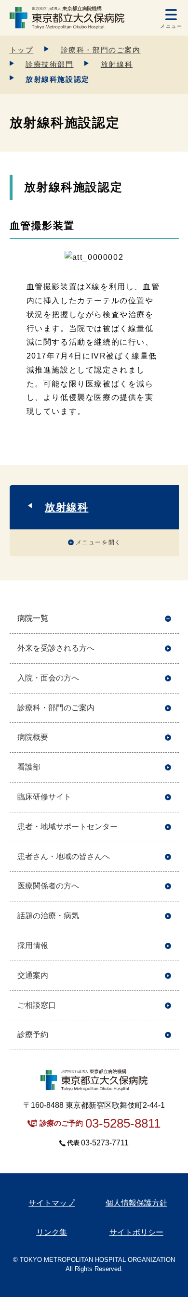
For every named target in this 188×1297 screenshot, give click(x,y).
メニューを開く (98, 542)
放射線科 (117, 64)
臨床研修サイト (44, 797)
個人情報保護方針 (136, 1203)
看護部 (28, 767)
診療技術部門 (50, 64)
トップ (22, 50)
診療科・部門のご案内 (101, 50)
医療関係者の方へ (48, 886)
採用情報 (32, 945)
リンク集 (51, 1232)
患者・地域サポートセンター (67, 826)
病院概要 (32, 737)
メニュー (171, 26)
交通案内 (32, 975)
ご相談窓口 (36, 1005)
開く (168, 619)
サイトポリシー (136, 1232)
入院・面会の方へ (48, 678)
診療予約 (32, 1034)
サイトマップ (51, 1203)
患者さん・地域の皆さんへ (63, 856)
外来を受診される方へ (55, 648)
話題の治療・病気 (48, 916)
